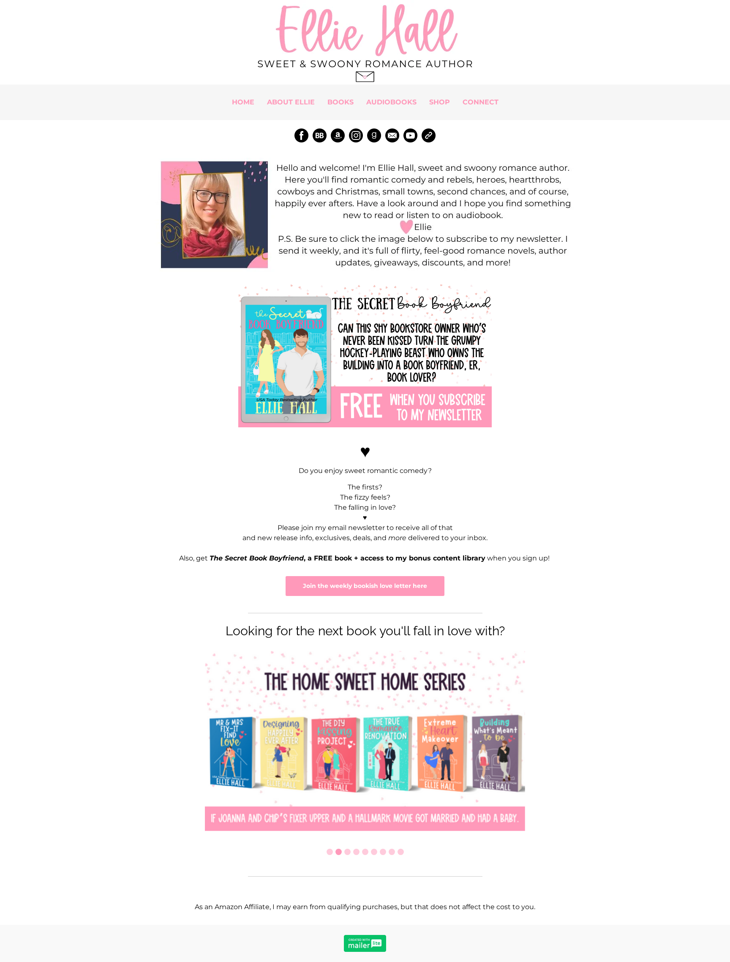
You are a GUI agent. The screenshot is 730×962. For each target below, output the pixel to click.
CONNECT (480, 102)
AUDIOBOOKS (391, 102)
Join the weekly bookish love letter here (365, 586)
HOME (243, 102)
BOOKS (340, 102)
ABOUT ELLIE (291, 102)
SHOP (439, 102)
